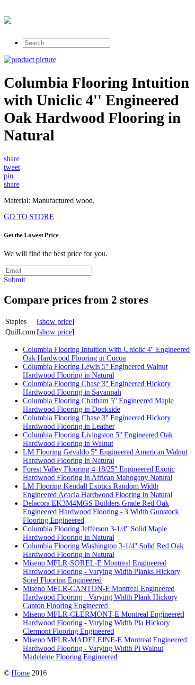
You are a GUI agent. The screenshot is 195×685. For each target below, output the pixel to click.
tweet (12, 167)
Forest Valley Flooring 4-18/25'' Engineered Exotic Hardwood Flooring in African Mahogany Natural (99, 473)
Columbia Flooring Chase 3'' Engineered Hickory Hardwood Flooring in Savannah (97, 388)
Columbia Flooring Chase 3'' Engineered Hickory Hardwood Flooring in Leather (97, 422)
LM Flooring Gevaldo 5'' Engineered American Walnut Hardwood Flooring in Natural (105, 456)
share (11, 159)
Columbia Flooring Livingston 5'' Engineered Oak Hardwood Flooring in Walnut (98, 439)
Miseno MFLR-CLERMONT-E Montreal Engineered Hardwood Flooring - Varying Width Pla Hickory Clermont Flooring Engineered (103, 622)
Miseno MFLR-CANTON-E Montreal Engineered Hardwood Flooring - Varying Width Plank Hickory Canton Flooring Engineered (100, 597)
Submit (14, 280)
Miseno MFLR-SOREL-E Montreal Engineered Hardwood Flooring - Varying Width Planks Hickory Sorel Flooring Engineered (101, 571)
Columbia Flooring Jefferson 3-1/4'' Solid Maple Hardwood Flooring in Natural (95, 533)
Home (20, 673)
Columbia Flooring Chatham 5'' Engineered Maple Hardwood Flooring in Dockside (98, 405)
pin (8, 176)
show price (55, 321)
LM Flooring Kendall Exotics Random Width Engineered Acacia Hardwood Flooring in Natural (97, 490)
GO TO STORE (29, 217)
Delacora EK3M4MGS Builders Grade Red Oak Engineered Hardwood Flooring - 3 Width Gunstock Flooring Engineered (101, 511)
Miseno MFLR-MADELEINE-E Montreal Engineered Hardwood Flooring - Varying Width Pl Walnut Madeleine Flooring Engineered (105, 648)
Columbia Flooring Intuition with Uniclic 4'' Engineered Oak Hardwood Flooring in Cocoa (106, 353)
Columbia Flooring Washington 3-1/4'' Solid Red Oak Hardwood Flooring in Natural (103, 550)
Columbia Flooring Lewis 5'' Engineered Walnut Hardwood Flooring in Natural (95, 370)
